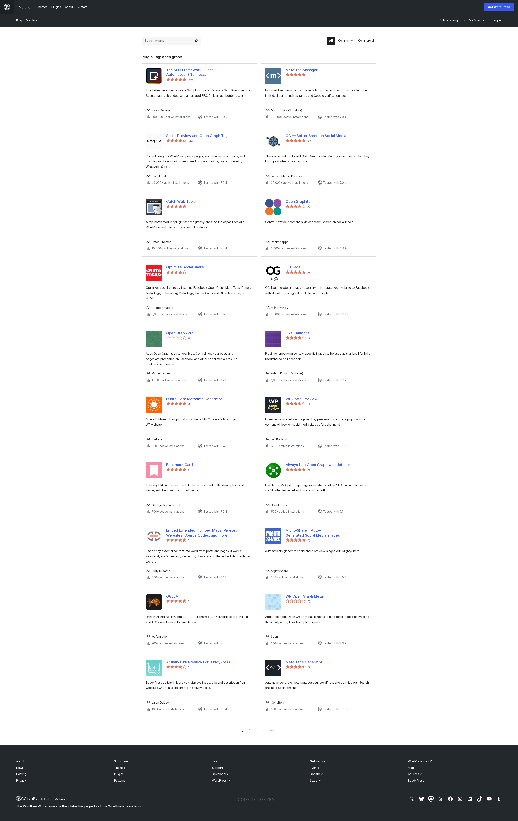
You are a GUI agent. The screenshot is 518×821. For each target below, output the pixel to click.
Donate (316, 774)
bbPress (415, 774)
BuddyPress (418, 780)
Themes (119, 767)
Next (273, 730)
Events (314, 767)
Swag (315, 780)
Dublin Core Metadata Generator (194, 399)
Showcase (121, 761)
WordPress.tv (223, 780)
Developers (220, 774)
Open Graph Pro (180, 333)
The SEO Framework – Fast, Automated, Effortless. (190, 72)
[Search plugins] (196, 41)
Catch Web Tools (181, 201)
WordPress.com (420, 761)
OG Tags (293, 267)
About (20, 761)
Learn (216, 761)
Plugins (119, 774)
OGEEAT (173, 596)
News (20, 767)
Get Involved (318, 761)
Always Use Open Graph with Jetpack (318, 464)
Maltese (60, 799)
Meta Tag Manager (302, 70)
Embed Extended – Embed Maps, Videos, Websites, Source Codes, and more (201, 532)
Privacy (21, 780)
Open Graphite (298, 201)
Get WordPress (499, 7)
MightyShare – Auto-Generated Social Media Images (313, 532)
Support (217, 767)
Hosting (21, 774)
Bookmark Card (179, 464)
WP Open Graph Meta (304, 596)
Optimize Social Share (185, 267)
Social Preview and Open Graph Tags (198, 136)
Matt (412, 767)
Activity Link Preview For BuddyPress (198, 662)
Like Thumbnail (298, 333)
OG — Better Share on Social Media (316, 136)
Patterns (119, 780)
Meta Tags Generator (304, 662)
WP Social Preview (301, 399)
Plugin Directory (27, 20)
